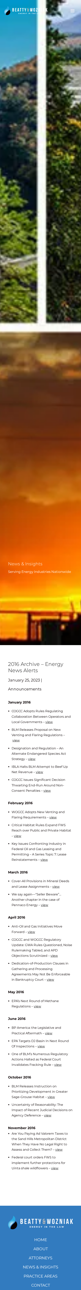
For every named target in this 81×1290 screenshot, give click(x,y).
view (49, 722)
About (40, 1248)
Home (40, 1239)
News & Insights (40, 1267)
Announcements (24, 689)
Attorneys (40, 1258)
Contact (40, 1285)
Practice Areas (40, 1276)
